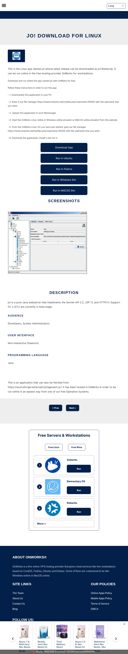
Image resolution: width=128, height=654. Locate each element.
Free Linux (53, 447)
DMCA (94, 609)
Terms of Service (100, 603)
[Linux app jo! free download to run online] (16, 56)
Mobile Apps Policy (101, 598)
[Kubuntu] (53, 508)
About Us (17, 598)
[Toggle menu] (4, 5)
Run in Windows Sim (64, 179)
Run (79, 468)
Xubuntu (72, 459)
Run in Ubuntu (64, 158)
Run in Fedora (64, 169)
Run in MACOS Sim (64, 190)
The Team (18, 593)
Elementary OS (76, 481)
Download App (64, 147)
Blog (15, 609)
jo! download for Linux (64, 36)
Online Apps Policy (101, 593)
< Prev (55, 408)
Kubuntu (72, 502)
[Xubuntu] (53, 465)
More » (41, 523)
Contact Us (18, 603)
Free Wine (76, 447)
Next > (72, 408)
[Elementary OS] (53, 487)
